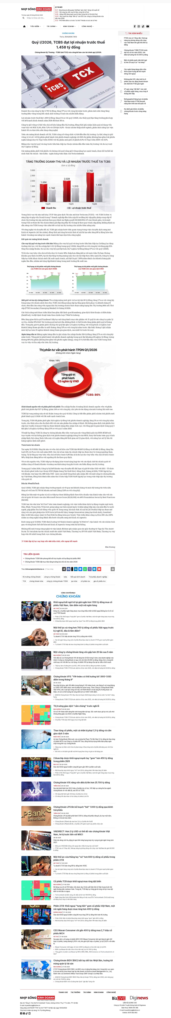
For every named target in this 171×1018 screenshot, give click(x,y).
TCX (24, 581)
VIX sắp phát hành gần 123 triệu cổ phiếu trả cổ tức (71, 794)
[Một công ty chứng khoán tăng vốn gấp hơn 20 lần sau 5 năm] (36, 661)
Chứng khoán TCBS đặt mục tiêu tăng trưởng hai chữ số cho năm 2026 (51, 562)
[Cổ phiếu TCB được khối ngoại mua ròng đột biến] (36, 890)
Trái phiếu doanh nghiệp (98, 577)
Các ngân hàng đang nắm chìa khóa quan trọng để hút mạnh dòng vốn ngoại (135, 71)
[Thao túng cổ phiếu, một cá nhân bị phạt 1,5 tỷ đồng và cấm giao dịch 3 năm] (36, 739)
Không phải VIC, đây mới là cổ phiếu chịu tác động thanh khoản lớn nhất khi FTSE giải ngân (136, 81)
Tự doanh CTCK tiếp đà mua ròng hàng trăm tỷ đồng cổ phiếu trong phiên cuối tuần (81, 644)
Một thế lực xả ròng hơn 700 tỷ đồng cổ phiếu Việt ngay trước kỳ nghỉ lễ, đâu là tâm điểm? (83, 629)
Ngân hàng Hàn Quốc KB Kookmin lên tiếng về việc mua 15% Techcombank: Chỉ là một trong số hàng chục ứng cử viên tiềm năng (83, 898)
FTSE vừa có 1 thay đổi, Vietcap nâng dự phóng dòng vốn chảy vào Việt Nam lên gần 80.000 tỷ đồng (83, 849)
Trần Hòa (56, 786)
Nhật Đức (56, 736)
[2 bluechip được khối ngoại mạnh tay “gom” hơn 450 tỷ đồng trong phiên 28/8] (36, 767)
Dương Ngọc (58, 912)
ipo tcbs (74, 581)
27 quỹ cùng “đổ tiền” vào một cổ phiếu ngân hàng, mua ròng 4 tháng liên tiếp (136, 91)
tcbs (65, 577)
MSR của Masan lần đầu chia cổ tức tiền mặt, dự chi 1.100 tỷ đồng (76, 949)
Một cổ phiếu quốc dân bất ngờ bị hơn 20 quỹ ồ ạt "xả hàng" (135, 61)
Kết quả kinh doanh (78, 577)
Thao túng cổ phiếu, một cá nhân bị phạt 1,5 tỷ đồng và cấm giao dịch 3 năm (82, 732)
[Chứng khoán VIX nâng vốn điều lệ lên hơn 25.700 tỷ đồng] (36, 791)
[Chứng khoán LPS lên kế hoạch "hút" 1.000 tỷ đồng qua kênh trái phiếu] (36, 816)
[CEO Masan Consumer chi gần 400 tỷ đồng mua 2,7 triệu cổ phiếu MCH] (36, 939)
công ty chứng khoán (52, 577)
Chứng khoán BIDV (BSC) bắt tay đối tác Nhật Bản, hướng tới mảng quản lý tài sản (83, 962)
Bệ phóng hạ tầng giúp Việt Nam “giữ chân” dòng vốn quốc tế (79, 10)
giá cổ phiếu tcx (99, 581)
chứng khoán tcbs (36, 581)
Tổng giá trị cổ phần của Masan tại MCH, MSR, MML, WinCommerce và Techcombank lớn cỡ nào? (83, 953)
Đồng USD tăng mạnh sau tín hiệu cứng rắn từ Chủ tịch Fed (78, 14)
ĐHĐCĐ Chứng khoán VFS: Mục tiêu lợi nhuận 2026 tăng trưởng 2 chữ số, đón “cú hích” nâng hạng (83, 696)
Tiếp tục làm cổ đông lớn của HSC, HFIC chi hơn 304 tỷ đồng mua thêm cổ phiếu (80, 665)
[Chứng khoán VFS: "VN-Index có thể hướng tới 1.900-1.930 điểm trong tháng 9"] (36, 685)
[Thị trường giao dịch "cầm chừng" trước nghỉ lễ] (36, 715)
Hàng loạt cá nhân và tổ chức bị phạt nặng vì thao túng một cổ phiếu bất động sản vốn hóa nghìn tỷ (83, 748)
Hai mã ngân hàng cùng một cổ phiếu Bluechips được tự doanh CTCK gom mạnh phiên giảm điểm (83, 641)
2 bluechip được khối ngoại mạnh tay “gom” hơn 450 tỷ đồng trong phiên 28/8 (80, 621)
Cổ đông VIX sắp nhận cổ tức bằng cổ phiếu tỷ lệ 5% (72, 796)
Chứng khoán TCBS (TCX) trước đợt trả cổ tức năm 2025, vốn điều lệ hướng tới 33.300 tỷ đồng (85, 668)
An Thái (56, 608)
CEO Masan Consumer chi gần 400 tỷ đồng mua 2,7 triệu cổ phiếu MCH (82, 932)
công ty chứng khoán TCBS (57, 581)
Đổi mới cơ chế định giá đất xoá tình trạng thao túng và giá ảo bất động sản (79, 751)
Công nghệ (87, 26)
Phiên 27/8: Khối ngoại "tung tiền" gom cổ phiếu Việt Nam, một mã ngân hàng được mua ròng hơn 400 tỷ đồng (83, 617)
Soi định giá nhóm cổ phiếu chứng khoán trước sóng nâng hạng (135, 111)
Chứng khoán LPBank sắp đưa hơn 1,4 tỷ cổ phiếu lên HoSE (74, 821)
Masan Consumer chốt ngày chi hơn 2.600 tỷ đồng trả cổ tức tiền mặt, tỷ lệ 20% (80, 947)
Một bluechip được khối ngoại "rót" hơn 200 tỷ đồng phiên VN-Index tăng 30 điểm (81, 770)
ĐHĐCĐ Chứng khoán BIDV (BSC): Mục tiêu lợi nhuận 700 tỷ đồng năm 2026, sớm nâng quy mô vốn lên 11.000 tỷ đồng (83, 978)
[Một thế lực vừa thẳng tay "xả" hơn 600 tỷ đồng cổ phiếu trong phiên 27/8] (36, 866)
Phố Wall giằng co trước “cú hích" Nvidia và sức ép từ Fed (78, 20)
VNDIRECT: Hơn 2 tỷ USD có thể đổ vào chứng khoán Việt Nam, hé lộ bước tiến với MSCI (81, 833)
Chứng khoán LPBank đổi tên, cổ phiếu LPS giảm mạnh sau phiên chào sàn (79, 824)
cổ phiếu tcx (85, 581)
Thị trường (75, 992)
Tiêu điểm (35, 26)
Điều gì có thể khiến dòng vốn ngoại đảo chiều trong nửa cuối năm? (76, 846)
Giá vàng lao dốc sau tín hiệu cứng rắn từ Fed (74, 12)
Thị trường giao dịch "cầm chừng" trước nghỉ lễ (76, 706)
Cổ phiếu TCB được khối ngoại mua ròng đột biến (70, 720)
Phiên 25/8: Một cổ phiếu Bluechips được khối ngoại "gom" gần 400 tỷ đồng (79, 918)
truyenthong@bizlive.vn (32, 1005)
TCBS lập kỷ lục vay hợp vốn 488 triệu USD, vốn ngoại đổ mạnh (50, 541)
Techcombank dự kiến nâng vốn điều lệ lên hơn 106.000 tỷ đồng (75, 895)
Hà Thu (56, 936)
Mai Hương (57, 655)
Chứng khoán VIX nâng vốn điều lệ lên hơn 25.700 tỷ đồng (81, 782)
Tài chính (51, 26)
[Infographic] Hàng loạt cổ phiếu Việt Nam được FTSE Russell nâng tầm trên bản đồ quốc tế (136, 101)
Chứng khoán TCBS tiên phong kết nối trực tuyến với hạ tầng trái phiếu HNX (53, 558)
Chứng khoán (68, 33)
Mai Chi (56, 764)
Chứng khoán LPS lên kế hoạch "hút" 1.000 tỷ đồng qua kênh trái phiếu (83, 808)
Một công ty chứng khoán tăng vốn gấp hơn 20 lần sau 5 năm (83, 652)
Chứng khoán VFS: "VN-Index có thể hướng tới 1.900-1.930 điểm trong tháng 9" (82, 678)
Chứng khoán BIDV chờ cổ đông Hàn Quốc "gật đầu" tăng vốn (75, 981)
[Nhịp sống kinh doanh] (37, 998)
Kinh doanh (69, 26)
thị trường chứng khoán (32, 577)
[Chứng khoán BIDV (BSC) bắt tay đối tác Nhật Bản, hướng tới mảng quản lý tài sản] (36, 969)
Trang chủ (63, 992)
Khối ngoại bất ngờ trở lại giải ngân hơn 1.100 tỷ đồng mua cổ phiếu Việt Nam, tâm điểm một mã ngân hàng (82, 604)
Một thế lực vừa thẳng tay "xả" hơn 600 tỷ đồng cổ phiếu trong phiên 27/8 (84, 858)
